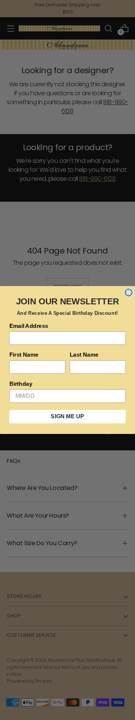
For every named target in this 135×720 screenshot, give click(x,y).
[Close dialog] (128, 292)
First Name (24, 355)
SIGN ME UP (67, 416)
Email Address (28, 326)
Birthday (21, 384)
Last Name (84, 355)
